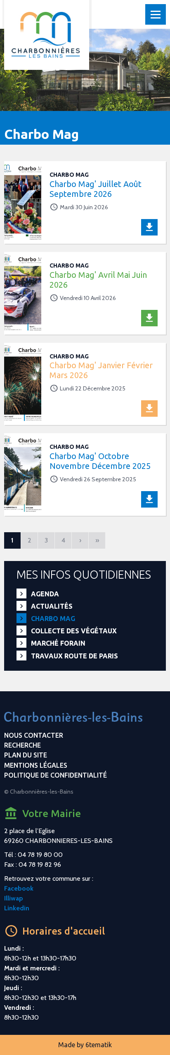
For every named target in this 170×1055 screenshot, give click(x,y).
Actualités (52, 606)
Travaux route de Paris (74, 656)
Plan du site (25, 755)
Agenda (45, 594)
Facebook (18, 888)
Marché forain (58, 643)
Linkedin (16, 908)
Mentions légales (35, 765)
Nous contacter (33, 735)
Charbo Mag (53, 618)
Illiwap (13, 898)
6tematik (98, 1044)
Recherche (22, 745)
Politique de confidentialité (55, 775)
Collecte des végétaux (74, 631)
